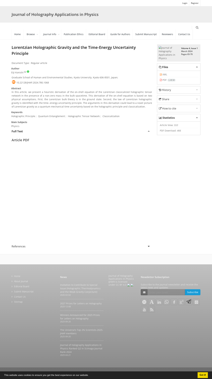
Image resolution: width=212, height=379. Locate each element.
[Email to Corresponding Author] (25, 72)
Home (17, 34)
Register (195, 3)
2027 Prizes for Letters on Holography (81, 303)
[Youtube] (144, 309)
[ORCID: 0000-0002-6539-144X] (28, 72)
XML (164, 74)
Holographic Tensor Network (84, 116)
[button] (89, 375)
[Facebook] (174, 302)
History (166, 90)
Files (164, 67)
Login (184, 3)
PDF (168, 79)
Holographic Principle (23, 116)
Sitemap (18, 301)
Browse (31, 34)
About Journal (21, 281)
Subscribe (192, 292)
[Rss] (151, 309)
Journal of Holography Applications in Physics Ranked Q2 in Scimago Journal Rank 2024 (81, 348)
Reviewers (167, 34)
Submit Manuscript (146, 34)
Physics (15, 126)
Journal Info (49, 34)
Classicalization (111, 116)
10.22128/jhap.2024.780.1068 (32, 82)
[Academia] (151, 302)
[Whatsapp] (166, 302)
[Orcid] (144, 302)
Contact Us (184, 34)
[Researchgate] (181, 302)
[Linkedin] (159, 302)
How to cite (168, 108)
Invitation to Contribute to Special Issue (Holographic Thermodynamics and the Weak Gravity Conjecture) (80, 288)
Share (165, 99)
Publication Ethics (73, 34)
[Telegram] (189, 302)
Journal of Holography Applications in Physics (55, 14)
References (19, 246)
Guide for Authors (120, 34)
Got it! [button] (203, 375)
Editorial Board (97, 34)
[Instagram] (196, 302)
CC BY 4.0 (121, 284)
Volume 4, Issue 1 (189, 48)
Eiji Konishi (17, 72)
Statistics (168, 118)
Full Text (17, 131)
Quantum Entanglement (51, 116)
